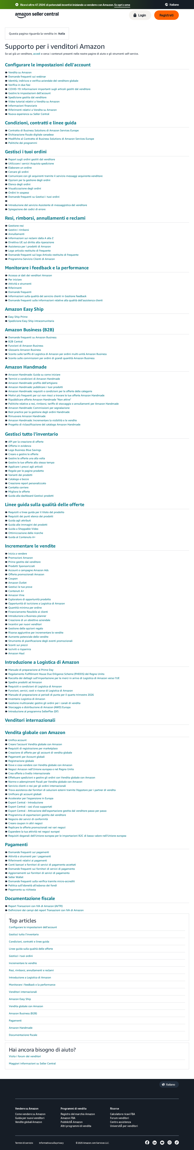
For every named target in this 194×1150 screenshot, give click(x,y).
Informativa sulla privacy (51, 1142)
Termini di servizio (24, 1142)
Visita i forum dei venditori (25, 1056)
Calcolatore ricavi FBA (122, 1114)
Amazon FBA (68, 1118)
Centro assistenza (120, 1122)
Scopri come (122, 5)
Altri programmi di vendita (76, 1126)
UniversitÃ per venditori (124, 1126)
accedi (36, 53)
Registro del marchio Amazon (78, 1114)
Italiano (170, 1084)
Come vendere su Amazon (30, 1114)
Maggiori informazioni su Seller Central (32, 1063)
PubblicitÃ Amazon (72, 1122)
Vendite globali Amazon (28, 1122)
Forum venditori (119, 1118)
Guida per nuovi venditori (29, 1118)
